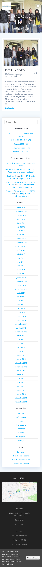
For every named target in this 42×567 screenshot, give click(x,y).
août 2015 (21, 250)
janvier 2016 (21, 238)
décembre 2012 (21, 363)
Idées (21, 421)
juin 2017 (21, 231)
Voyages (21, 440)
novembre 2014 (21, 281)
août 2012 (21, 371)
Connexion (21, 452)
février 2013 (21, 355)
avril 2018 (21, 219)
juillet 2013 (21, 336)
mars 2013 (21, 351)
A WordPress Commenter (16, 163)
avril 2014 (21, 308)
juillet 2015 (21, 254)
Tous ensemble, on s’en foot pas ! (21, 172)
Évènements (21, 417)
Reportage (18, 75)
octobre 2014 (21, 285)
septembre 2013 (21, 332)
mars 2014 (21, 312)
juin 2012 (21, 378)
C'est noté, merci (33, 558)
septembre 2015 (21, 246)
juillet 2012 (21, 374)
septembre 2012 (21, 367)
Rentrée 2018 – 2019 (21, 152)
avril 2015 (21, 266)
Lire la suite (9, 108)
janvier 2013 (21, 359)
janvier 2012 (21, 394)
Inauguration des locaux (21, 148)
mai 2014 (21, 305)
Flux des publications (21, 456)
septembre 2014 (21, 289)
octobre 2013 (21, 328)
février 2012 (21, 390)
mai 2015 (21, 262)
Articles (11, 75)
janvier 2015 (21, 277)
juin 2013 (21, 340)
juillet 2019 (21, 207)
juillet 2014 (21, 297)
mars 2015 (21, 270)
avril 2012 (21, 386)
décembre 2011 (21, 398)
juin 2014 (21, 301)
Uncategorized (21, 436)
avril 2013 (21, 347)
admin (10, 73)
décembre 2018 (21, 211)
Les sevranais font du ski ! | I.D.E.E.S (19, 169)
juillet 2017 (21, 227)
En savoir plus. (7, 564)
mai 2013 (21, 343)
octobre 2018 (21, 215)
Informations (21, 425)
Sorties (21, 433)
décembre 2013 (21, 324)
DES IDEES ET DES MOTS (21, 140)
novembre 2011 (21, 402)
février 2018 (21, 223)
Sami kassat (11, 176)
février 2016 (21, 234)
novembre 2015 (21, 242)
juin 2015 (21, 258)
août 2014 (21, 293)
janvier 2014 (21, 320)
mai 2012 (21, 382)
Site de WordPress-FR (21, 464)
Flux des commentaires (21, 460)
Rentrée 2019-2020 (21, 144)
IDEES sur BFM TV (15, 70)
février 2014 (21, 316)
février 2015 (21, 273)
